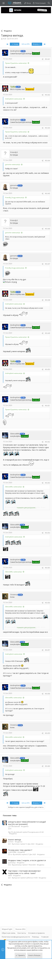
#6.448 (47, 300)
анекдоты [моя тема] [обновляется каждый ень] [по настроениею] (27, 823)
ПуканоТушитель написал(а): (16, 63)
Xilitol (10, 875)
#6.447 (47, 264)
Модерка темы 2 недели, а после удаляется (27, 860)
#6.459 (47, 733)
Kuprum (17, 878)
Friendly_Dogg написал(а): (14, 197)
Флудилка (24, 826)
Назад (15, 44)
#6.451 (47, 406)
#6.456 (47, 603)
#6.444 (47, 160)
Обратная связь (8, 933)
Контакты (22, 933)
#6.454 (47, 533)
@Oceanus (7, 673)
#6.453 (47, 483)
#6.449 (47, 333)
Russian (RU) (20, 929)
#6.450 (47, 369)
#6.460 (47, 766)
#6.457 (47, 650)
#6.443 (47, 128)
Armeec (11, 842)
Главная (44, 937)
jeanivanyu (12, 863)
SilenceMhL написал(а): (13, 487)
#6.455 (47, 568)
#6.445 (47, 193)
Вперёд (36, 44)
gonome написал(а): (12, 164)
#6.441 (47, 59)
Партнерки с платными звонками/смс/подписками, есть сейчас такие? (24, 872)
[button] (3, 3)
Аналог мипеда (14, 839)
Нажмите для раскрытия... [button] (26, 508)
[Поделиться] (42, 59)
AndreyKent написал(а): (13, 99)
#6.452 (47, 442)
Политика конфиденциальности (16, 937)
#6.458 (47, 694)
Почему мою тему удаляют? (20, 850)
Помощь (35, 937)
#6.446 (47, 229)
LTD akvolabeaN (14, 826)
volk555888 (12, 852)
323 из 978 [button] (25, 44)
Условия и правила (36, 933)
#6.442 (47, 95)
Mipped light (7, 929)
